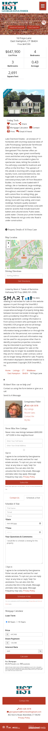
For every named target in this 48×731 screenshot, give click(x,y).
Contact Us (14, 497)
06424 (25, 373)
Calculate (24, 656)
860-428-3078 (32, 405)
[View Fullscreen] (8, 251)
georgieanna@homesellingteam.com (25, 711)
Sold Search (32, 27)
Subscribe (24, 482)
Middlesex (31, 370)
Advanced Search (16, 27)
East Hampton (14, 373)
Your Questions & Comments (18, 536)
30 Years (11, 622)
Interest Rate (11, 647)
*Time (8, 528)
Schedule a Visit (33, 497)
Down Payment (12, 638)
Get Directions (24, 281)
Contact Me (29, 416)
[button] (42, 22)
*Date (8, 519)
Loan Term (10, 615)
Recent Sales (29, 412)
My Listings (29, 409)
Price (7, 630)
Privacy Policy (29, 477)
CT (23, 370)
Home (7, 370)
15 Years (22, 622)
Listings (16, 370)
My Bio (27, 420)
